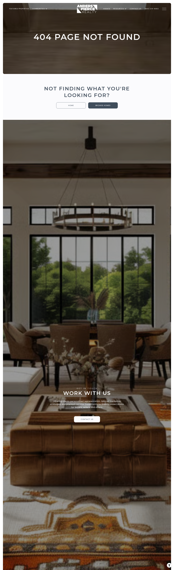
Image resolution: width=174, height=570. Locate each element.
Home (71, 105)
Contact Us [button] (87, 419)
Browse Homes (103, 105)
